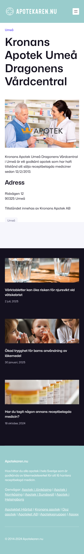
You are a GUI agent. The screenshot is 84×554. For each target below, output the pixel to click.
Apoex (73, 514)
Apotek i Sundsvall (39, 494)
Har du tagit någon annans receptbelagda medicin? (38, 414)
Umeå (9, 30)
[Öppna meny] (76, 11)
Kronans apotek (47, 509)
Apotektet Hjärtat (18, 509)
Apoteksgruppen (53, 514)
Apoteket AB (28, 514)
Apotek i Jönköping (37, 490)
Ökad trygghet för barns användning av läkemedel (36, 353)
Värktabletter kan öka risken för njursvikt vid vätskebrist (40, 292)
